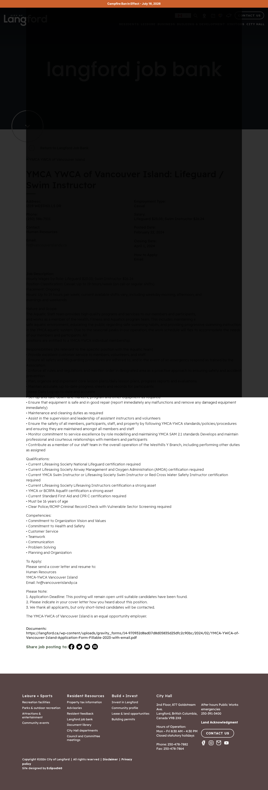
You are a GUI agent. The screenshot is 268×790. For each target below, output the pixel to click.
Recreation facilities (36, 702)
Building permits (123, 719)
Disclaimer (110, 759)
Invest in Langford (125, 702)
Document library (79, 725)
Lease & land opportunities (130, 713)
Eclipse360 (54, 768)
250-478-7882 (178, 744)
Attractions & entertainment (32, 715)
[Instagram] (212, 746)
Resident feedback (80, 713)
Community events (35, 723)
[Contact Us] (220, 746)
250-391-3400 (211, 713)
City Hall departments (82, 730)
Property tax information (84, 702)
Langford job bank (80, 719)
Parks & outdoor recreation (41, 708)
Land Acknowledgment (219, 722)
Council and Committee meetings (83, 738)
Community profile (125, 708)
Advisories (74, 708)
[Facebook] (205, 746)
